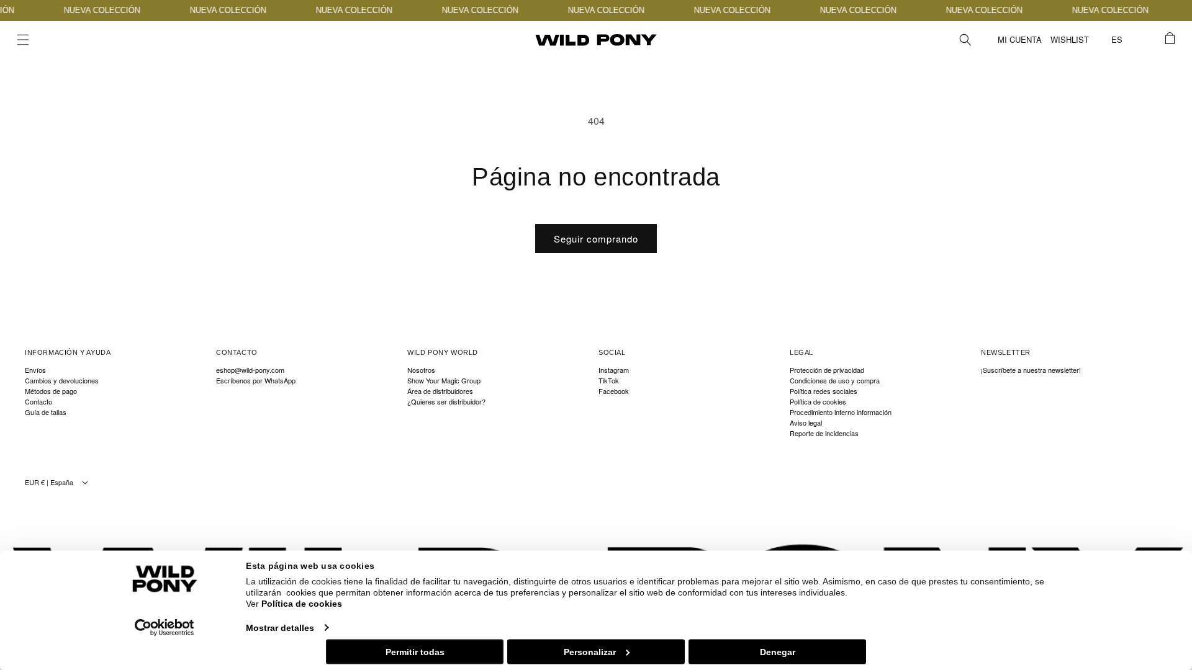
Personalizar (590, 651)
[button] (23, 40)
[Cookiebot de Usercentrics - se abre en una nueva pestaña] (165, 627)
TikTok (608, 380)
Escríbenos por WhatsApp (256, 380)
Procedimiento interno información (841, 412)
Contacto (38, 401)
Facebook (613, 391)
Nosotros (421, 370)
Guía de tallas (45, 412)
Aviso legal (806, 422)
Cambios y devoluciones (62, 380)
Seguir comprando (596, 238)
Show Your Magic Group (444, 380)
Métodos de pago (51, 391)
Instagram (613, 370)
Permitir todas (415, 651)
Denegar (777, 651)
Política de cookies (301, 604)
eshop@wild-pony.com (250, 370)
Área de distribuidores (440, 391)
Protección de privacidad (827, 370)
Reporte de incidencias (824, 433)
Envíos (35, 370)
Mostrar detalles (280, 627)
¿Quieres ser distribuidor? (446, 401)
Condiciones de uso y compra (835, 380)
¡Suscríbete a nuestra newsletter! (1031, 370)
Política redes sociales (823, 391)
